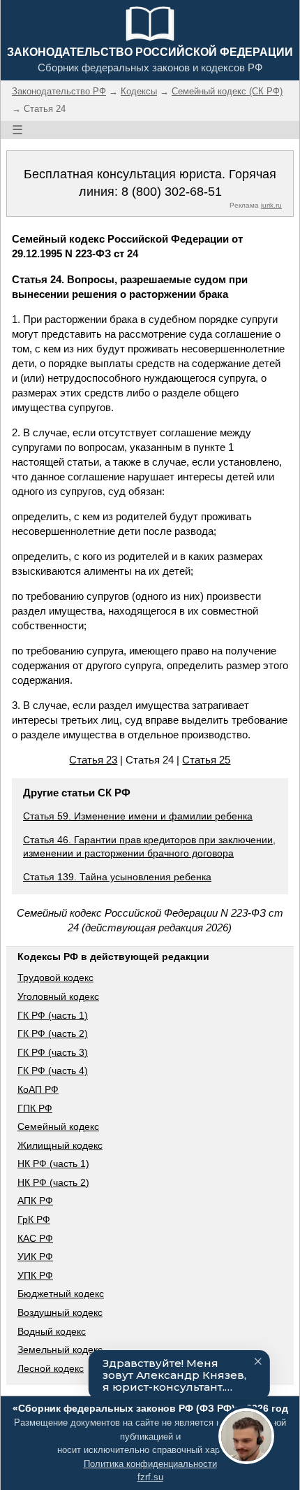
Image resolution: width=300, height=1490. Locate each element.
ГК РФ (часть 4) (52, 1070)
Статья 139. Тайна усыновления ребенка (117, 876)
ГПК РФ (34, 1108)
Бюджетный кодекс (60, 1293)
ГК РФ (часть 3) (52, 1052)
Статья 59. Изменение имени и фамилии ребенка (138, 816)
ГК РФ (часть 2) (52, 1033)
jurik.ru (271, 205)
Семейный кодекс (58, 1126)
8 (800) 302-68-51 (171, 192)
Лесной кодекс (50, 1368)
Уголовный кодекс (58, 996)
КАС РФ (35, 1238)
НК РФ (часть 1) (53, 1163)
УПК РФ (35, 1275)
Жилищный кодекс (60, 1145)
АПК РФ (35, 1200)
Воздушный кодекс (60, 1312)
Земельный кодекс (60, 1349)
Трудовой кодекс (55, 977)
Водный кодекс (51, 1331)
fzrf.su (150, 1477)
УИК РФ (35, 1256)
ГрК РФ (33, 1219)
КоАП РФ (38, 1089)
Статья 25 (206, 760)
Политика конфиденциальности (150, 1464)
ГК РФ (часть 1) (52, 1015)
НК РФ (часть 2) (53, 1182)
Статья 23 (93, 760)
